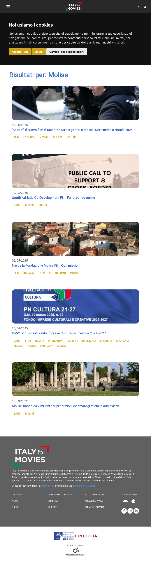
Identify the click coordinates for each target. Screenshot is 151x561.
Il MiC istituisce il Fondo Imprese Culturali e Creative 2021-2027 (59, 333)
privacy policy (47, 486)
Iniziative (29, 273)
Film (16, 137)
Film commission (94, 494)
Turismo (60, 273)
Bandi (17, 205)
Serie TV (45, 273)
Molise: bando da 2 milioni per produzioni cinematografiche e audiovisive (66, 406)
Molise (71, 137)
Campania (122, 340)
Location (29, 137)
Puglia (42, 205)
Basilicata (89, 340)
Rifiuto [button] (38, 51)
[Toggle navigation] (8, 7)
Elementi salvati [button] (94, 507)
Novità (44, 137)
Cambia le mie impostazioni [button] (66, 51)
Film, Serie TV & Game (60, 494)
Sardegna (46, 345)
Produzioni (55, 340)
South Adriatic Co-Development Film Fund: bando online (53, 198)
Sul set (57, 137)
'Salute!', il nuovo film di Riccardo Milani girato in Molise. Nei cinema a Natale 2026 (72, 130)
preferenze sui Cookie (84, 486)
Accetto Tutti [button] (20, 51)
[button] (139, 7)
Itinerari (53, 501)
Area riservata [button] (94, 501)
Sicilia (61, 345)
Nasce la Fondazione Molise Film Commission (46, 265)
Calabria (106, 340)
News (15, 501)
